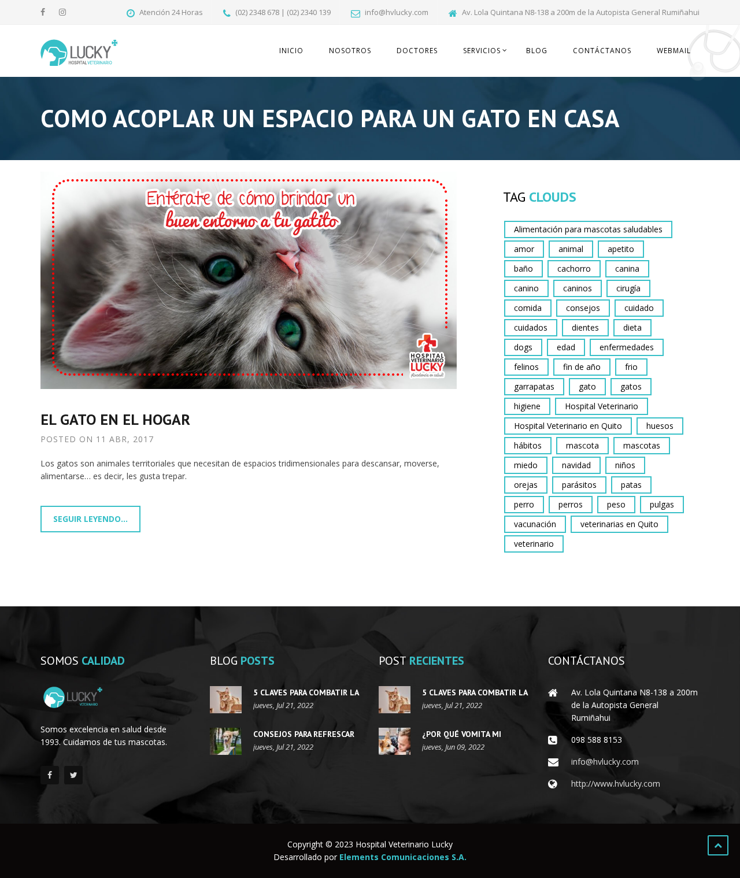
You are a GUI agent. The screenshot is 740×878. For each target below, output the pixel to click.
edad (566, 347)
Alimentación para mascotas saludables (588, 229)
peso (616, 504)
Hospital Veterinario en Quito (568, 425)
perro (524, 504)
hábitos (528, 445)
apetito (621, 248)
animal (570, 248)
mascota (582, 445)
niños (625, 465)
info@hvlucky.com (605, 761)
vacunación (535, 523)
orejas (526, 484)
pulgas (662, 504)
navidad (576, 465)
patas (631, 484)
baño (523, 268)
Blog (536, 50)
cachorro (574, 268)
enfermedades (627, 347)
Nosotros (350, 50)
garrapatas (534, 386)
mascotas (641, 445)
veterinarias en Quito (619, 523)
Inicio (291, 50)
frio (631, 366)
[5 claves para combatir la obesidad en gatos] (226, 699)
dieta (632, 327)
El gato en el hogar (115, 419)
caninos (577, 288)
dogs (523, 347)
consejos (583, 307)
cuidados (530, 327)
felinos (526, 366)
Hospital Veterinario (601, 406)
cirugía (628, 288)
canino (526, 288)
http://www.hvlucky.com (615, 783)
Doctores (417, 50)
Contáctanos (602, 50)
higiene (527, 406)
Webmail (674, 50)
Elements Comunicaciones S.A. (403, 856)
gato (587, 386)
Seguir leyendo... (90, 518)
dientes (585, 327)
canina (627, 268)
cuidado (639, 307)
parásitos (579, 484)
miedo (526, 465)
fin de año (582, 366)
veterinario (534, 543)
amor (524, 248)
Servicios (482, 50)
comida (528, 307)
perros (570, 504)
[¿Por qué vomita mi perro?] (394, 741)
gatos (631, 386)
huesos (660, 425)
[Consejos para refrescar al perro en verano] (226, 741)
